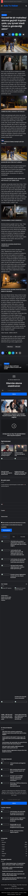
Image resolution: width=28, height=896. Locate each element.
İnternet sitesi (4, 516)
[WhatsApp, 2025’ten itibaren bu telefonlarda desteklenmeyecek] (5, 785)
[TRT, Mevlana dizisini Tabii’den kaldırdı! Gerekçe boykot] (7, 448)
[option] (14, 365)
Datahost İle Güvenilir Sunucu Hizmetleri (20, 697)
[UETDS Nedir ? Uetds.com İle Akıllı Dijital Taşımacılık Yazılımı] (7, 590)
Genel (3, 844)
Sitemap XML (4, 884)
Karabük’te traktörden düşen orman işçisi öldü (14, 1)
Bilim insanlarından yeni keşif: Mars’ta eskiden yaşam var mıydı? (17, 771)
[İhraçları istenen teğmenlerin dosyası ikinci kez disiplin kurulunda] (5, 576)
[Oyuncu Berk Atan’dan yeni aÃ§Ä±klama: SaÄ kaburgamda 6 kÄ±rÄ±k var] (21, 707)
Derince (10, 346)
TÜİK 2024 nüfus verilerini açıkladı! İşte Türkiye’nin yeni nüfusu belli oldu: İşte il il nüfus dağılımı (18, 544)
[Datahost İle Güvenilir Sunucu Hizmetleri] (21, 641)
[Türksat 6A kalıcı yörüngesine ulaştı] (5, 765)
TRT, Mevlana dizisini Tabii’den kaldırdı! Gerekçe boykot (6, 454)
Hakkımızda (3, 892)
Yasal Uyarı (18, 894)
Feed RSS (19, 884)
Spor (3, 851)
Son (14, 536)
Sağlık (3, 849)
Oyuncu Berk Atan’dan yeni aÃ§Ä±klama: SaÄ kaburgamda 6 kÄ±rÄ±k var (21, 717)
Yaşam (3, 855)
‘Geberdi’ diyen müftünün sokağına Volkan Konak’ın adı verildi (12, 367)
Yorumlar (22, 536)
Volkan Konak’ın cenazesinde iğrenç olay (20, 454)
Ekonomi (9, 11)
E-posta (3, 510)
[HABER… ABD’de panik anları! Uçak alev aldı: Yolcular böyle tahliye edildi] (7, 707)
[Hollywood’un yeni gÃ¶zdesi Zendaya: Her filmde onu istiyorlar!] (21, 464)
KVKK (25, 892)
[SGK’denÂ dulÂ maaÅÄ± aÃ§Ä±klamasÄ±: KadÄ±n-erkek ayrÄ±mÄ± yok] (5, 569)
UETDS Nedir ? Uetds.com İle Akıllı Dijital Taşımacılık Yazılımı (6, 598)
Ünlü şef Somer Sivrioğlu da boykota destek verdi (6, 473)
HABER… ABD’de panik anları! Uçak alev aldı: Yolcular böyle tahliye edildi (6, 717)
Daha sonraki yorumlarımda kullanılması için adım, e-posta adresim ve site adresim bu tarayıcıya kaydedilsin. (13, 525)
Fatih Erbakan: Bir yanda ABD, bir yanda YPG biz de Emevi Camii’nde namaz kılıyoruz (18, 560)
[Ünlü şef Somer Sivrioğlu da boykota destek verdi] (7, 464)
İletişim (8, 892)
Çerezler (21, 892)
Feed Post (14, 886)
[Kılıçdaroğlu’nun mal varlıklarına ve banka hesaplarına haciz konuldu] (5, 826)
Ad (2, 504)
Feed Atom (24, 884)
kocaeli (18, 346)
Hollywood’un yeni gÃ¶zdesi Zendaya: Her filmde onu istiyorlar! (21, 473)
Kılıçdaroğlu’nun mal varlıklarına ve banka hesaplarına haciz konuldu (17, 826)
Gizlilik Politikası (14, 892)
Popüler (5, 536)
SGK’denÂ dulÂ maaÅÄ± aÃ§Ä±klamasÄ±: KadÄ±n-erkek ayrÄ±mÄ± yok (17, 567)
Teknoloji (4, 853)
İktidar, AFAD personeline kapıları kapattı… (16, 831)
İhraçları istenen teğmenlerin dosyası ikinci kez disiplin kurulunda (18, 576)
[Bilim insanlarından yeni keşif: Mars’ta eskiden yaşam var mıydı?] (5, 771)
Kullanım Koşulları (11, 894)
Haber (3, 846)
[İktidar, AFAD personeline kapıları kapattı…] (5, 832)
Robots (14, 884)
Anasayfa (4, 11)
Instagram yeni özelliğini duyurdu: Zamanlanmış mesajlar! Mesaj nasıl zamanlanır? (16, 778)
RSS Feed (10, 884)
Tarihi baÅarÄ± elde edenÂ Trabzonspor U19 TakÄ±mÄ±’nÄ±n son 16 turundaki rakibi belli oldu (17, 552)
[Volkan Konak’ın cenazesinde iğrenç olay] (21, 448)
